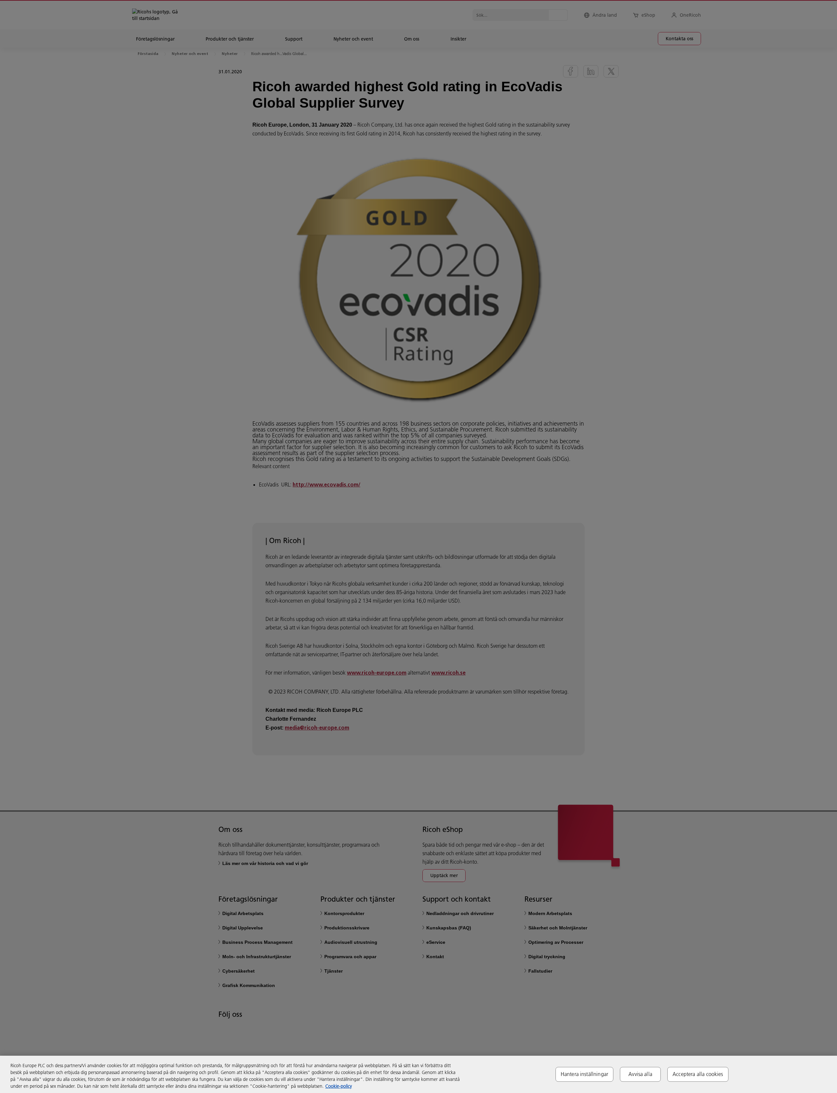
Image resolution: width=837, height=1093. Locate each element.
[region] (418, 1074)
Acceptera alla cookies (698, 1074)
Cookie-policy (338, 1086)
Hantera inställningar (584, 1074)
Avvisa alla (640, 1074)
